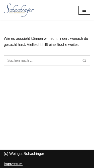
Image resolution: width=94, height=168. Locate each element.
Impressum (13, 164)
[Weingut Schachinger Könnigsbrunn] (19, 10)
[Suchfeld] (84, 60)
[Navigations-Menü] (84, 10)
